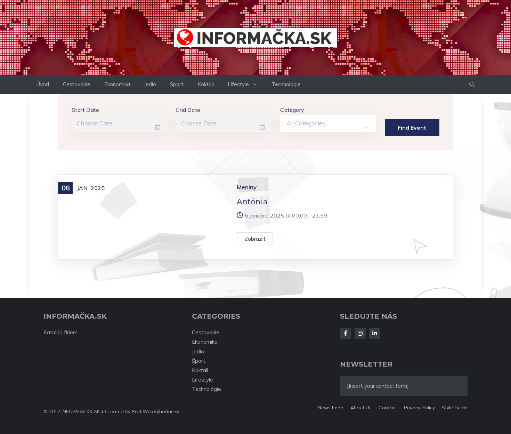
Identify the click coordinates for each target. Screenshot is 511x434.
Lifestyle (238, 84)
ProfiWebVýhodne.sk (156, 411)
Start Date (85, 109)
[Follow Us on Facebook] (345, 333)
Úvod (42, 84)
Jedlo (150, 84)
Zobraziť (255, 238)
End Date (188, 109)
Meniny (247, 187)
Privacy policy (419, 407)
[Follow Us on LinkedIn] (374, 333)
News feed (330, 407)
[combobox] (328, 123)
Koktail (205, 84)
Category (292, 109)
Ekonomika (117, 84)
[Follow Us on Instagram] (360, 333)
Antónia (252, 201)
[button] (471, 84)
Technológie (286, 84)
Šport (177, 84)
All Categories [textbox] (305, 123)
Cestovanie (76, 84)
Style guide (455, 407)
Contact (388, 407)
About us (361, 407)
